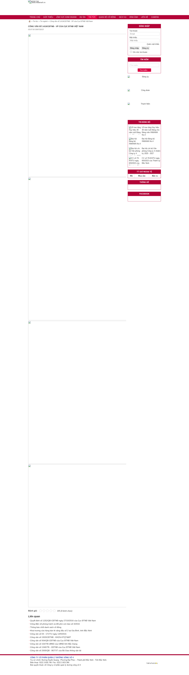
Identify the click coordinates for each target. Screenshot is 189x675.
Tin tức (35, 21)
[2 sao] (42, 610)
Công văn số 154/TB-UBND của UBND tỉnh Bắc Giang (53, 644)
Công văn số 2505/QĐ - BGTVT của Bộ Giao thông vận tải (55, 650)
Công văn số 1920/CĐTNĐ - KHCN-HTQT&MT (50, 637)
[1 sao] (40, 610)
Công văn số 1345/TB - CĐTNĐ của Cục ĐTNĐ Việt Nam (55, 647)
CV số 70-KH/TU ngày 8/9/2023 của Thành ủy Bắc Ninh (151, 160)
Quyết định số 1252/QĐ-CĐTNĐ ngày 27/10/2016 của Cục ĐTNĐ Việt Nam (63, 620)
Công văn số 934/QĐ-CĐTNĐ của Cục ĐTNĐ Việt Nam (54, 640)
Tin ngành (44, 21)
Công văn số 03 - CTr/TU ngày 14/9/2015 (48, 634)
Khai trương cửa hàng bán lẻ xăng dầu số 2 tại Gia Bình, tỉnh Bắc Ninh (61, 630)
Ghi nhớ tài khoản (139, 52)
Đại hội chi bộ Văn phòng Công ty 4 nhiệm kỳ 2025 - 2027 (151, 150)
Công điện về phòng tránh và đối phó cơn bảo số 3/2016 (55, 624)
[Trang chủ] (37, 2)
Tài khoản (133, 31)
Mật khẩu (133, 37)
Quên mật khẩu (153, 44)
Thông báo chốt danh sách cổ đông (45, 627)
